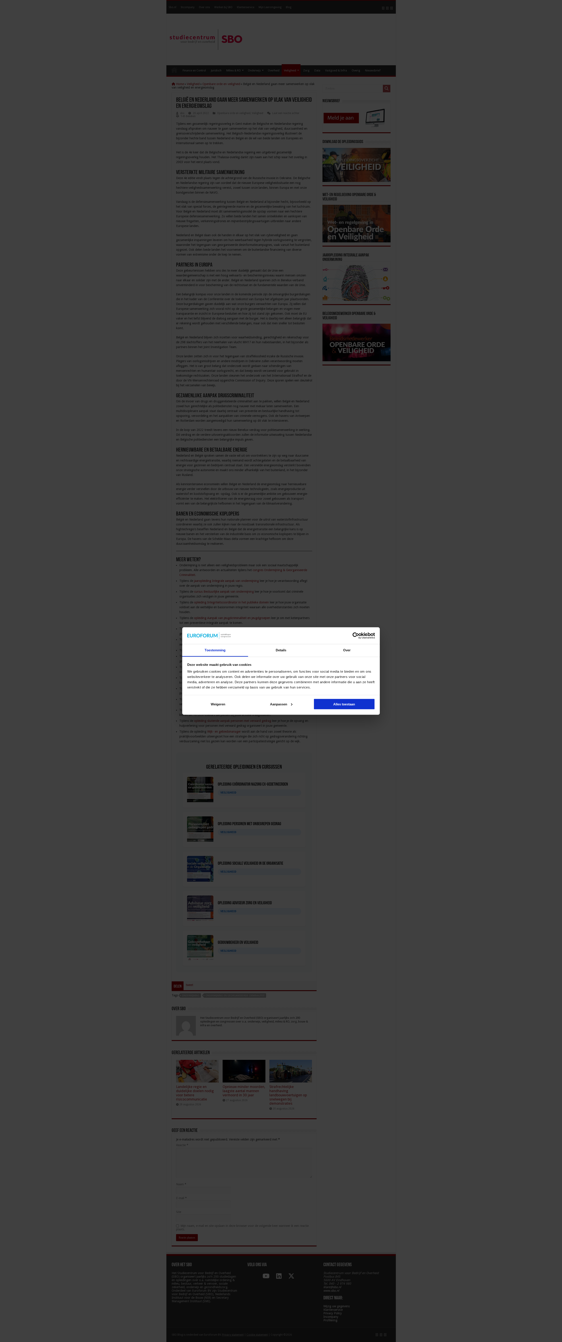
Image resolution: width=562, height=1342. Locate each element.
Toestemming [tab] (215, 650)
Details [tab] (281, 650)
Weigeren (218, 704)
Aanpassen (278, 704)
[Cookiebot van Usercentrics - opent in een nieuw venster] (356, 635)
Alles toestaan (344, 704)
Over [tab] (347, 650)
